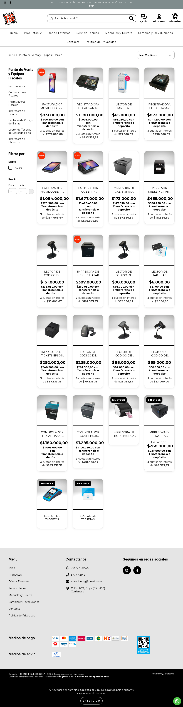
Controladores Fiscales (17, 94)
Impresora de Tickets (16, 112)
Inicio (14, 33)
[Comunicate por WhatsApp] (177, 701)
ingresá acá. (66, 676)
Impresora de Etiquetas (16, 140)
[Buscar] (131, 18)
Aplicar (31, 191)
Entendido (91, 700)
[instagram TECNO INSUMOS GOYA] (5, 2)
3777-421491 (78, 574)
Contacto (73, 42)
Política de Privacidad (101, 42)
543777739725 (80, 567)
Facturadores (16, 86)
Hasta (21, 185)
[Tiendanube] (163, 674)
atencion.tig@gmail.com (86, 581)
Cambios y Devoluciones (155, 33)
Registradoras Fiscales (16, 103)
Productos (31, 33)
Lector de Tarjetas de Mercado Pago (19, 131)
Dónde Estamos (59, 33)
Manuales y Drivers (118, 33)
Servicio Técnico (87, 33)
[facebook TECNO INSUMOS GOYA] (10, 2)
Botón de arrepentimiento (93, 676)
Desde (11, 185)
